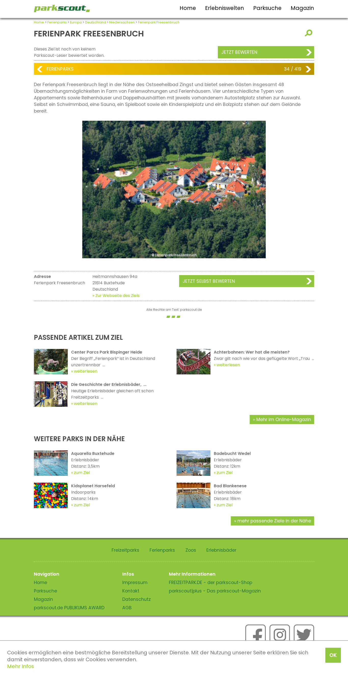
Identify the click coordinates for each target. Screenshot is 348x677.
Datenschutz (136, 599)
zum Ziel (82, 473)
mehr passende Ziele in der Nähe (274, 521)
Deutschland (95, 22)
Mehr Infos (20, 666)
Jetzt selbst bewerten (209, 281)
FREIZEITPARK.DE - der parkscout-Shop (210, 582)
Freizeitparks (125, 550)
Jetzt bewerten (239, 52)
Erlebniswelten (224, 8)
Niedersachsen (122, 22)
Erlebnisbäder (221, 550)
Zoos (190, 550)
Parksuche (267, 8)
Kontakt (130, 591)
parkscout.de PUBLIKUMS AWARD (69, 608)
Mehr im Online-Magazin (283, 419)
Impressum (135, 582)
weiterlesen (85, 371)
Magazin (302, 8)
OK (333, 655)
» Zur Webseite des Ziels (116, 296)
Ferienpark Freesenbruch (159, 22)
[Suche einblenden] (309, 33)
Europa (76, 22)
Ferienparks (57, 22)
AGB (127, 608)
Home (188, 8)
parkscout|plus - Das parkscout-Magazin (215, 591)
